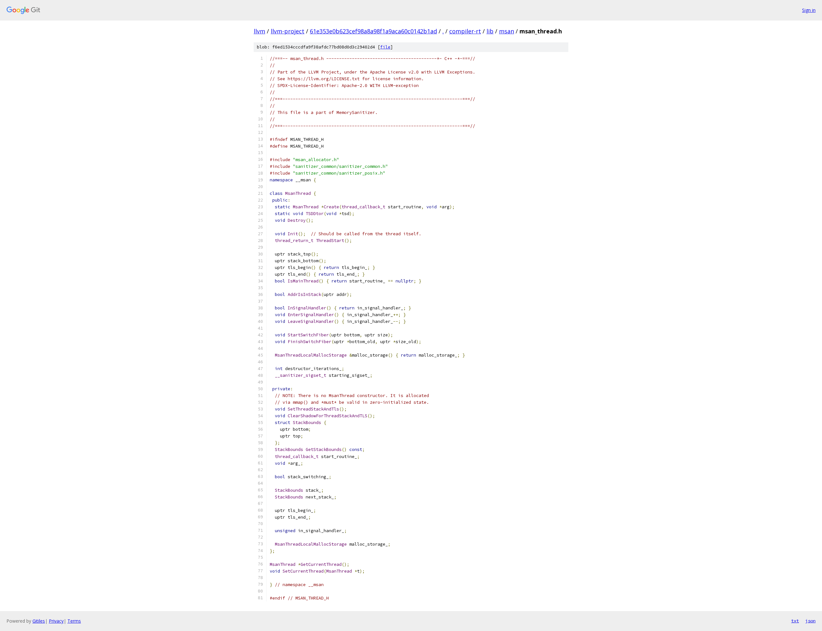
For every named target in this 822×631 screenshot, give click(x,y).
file (385, 47)
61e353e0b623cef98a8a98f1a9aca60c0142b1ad (373, 31)
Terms (74, 621)
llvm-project (287, 31)
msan (506, 31)
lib (490, 31)
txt (795, 621)
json (810, 621)
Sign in (809, 10)
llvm (259, 31)
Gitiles (38, 621)
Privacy (56, 621)
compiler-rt (465, 31)
